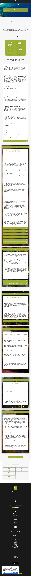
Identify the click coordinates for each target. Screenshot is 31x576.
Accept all (15, 572)
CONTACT (15, 563)
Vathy (10, 42)
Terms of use (20, 570)
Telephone (15, 513)
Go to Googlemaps (15, 507)
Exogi (19, 53)
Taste (9, 474)
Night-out (22, 470)
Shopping (22, 474)
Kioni (10, 49)
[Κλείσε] (18, 566)
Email (15, 522)
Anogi (10, 53)
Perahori (19, 42)
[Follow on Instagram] (13, 531)
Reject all (10, 572)
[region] (10, 570)
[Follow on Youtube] (17, 531)
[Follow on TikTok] (15, 531)
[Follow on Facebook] (11, 531)
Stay (9, 470)
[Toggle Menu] (15, 0)
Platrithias (10, 45)
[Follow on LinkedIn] (20, 531)
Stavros (19, 49)
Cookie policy (16, 570)
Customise (5, 572)
